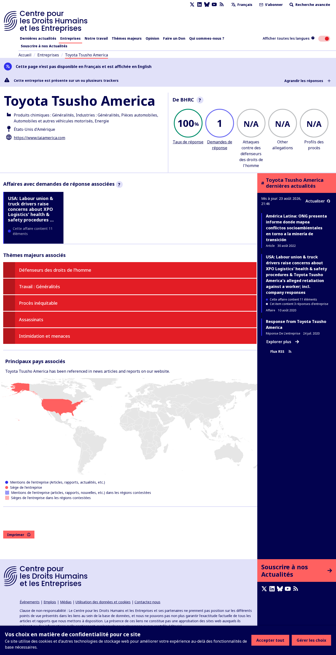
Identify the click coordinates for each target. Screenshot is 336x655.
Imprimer (15, 534)
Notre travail (96, 38)
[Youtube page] (214, 4)
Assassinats (31, 319)
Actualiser (315, 201)
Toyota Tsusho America (86, 55)
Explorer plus (278, 341)
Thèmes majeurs (127, 38)
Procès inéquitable (38, 303)
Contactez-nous (147, 602)
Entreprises (70, 38)
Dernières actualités (38, 38)
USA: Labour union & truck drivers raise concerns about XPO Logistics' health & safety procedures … (31, 208)
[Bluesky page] (207, 4)
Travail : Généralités (39, 286)
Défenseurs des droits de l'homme (55, 270)
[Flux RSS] (222, 4)
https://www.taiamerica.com (39, 137)
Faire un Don (174, 38)
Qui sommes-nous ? (206, 38)
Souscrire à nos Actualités (44, 46)
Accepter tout (270, 640)
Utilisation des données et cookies (103, 602)
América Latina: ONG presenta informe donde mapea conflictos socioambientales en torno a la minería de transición (296, 227)
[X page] (192, 4)
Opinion (152, 38)
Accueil (24, 55)
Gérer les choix (311, 640)
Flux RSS (277, 351)
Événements (30, 602)
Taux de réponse (188, 142)
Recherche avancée (312, 4)
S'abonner (273, 4)
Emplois (50, 602)
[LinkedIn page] (199, 4)
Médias (66, 602)
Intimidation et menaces (44, 336)
